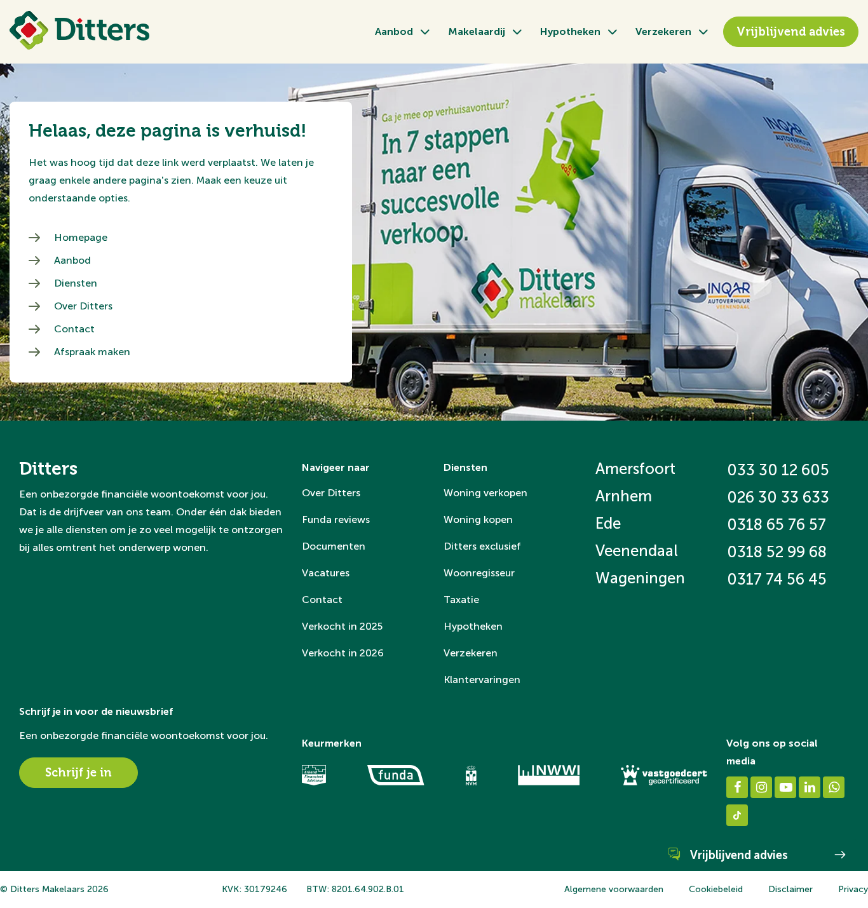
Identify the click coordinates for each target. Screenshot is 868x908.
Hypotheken (570, 31)
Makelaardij (476, 31)
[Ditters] (79, 30)
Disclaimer (790, 889)
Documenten (333, 546)
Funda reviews (336, 519)
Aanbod (394, 31)
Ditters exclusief (482, 546)
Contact (74, 329)
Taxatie (461, 599)
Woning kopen (478, 519)
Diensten (75, 283)
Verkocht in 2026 (343, 653)
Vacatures (325, 573)
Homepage (80, 237)
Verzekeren (663, 31)
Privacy (853, 889)
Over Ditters (83, 306)
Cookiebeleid (716, 889)
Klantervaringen (482, 680)
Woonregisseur (479, 573)
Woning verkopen (485, 493)
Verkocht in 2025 (342, 626)
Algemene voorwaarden (613, 889)
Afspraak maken (92, 352)
